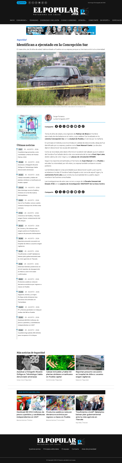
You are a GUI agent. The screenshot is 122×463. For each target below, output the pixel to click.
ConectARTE (93, 20)
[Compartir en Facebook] (56, 126)
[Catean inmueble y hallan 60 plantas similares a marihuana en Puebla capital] (60, 362)
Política (30, 420)
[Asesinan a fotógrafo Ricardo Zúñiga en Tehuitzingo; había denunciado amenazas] (31, 362)
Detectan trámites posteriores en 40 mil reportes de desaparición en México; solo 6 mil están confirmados (29, 270)
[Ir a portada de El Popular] (61, 11)
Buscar (22, 2)
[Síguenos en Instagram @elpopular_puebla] (36, 2)
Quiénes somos (35, 449)
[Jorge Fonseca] (48, 118)
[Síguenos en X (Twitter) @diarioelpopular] (33, 2)
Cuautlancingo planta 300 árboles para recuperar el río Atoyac (29, 334)
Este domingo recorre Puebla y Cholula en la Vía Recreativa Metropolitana (28, 192)
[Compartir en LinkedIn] (79, 126)
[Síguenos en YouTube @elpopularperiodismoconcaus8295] (39, 2)
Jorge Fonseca (58, 116)
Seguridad (21, 40)
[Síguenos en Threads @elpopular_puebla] (46, 2)
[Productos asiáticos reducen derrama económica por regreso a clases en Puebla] (60, 402)
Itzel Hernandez (50, 380)
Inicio (12, 20)
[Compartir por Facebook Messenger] (75, 126)
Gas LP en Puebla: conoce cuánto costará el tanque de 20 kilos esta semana (29, 205)
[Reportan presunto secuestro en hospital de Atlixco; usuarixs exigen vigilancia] (90, 362)
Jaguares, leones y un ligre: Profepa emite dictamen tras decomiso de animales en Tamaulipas (27, 298)
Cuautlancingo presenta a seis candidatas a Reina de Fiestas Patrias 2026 (28, 154)
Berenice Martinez (22, 420)
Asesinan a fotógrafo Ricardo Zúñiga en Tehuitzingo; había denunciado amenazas (28, 167)
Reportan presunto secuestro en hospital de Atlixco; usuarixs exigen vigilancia (30, 243)
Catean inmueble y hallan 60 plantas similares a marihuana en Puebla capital (29, 180)
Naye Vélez (79, 422)
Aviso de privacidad (89, 449)
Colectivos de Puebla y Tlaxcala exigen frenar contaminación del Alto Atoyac (29, 218)
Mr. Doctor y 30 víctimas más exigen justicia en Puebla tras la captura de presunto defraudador (29, 231)
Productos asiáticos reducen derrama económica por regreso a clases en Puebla (29, 284)
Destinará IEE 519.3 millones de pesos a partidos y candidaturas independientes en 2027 (29, 322)
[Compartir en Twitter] (60, 126)
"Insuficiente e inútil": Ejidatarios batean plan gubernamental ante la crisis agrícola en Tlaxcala (29, 256)
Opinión (81, 20)
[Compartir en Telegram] (67, 126)
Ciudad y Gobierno (68, 20)
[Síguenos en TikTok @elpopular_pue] (42, 2)
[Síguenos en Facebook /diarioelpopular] (29, 2)
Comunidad (21, 20)
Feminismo (34, 20)
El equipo (65, 449)
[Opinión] (61, 30)
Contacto (75, 449)
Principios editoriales (51, 449)
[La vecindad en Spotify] (29, 127)
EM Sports (104, 20)
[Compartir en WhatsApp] (64, 126)
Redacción (78, 380)
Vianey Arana (20, 380)
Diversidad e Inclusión (49, 20)
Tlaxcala (85, 422)
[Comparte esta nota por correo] (71, 126)
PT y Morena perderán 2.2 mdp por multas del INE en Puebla (30, 311)
